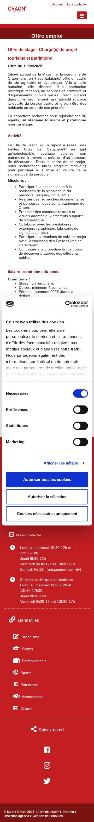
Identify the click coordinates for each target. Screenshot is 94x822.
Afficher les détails (61, 463)
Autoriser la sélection (47, 496)
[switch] (80, 409)
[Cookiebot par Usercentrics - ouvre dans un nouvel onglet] (66, 303)
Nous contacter (76, 4)
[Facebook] (47, 750)
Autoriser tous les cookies (47, 479)
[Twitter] (47, 781)
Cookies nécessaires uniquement (47, 513)
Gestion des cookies (48, 816)
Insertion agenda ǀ (18, 816)
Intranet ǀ (69, 812)
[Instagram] (47, 765)
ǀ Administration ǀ (49, 812)
